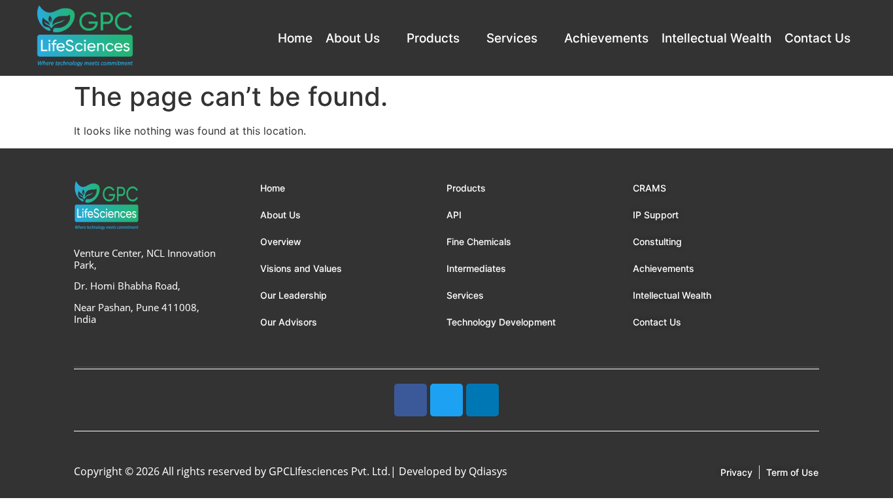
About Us (353, 38)
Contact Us (817, 38)
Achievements (606, 38)
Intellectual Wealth (716, 38)
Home (295, 38)
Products (433, 38)
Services (511, 38)
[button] (359, 38)
